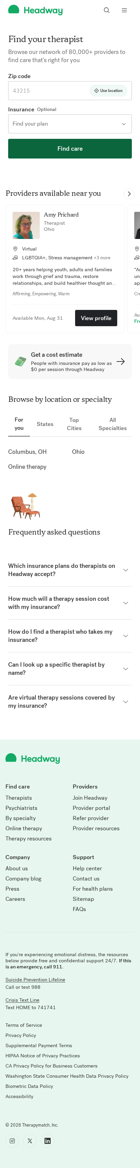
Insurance (21, 109)
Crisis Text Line (22, 1000)
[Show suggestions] (124, 124)
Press (12, 889)
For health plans (93, 889)
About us (16, 868)
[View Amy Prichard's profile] (26, 225)
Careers (15, 899)
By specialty (20, 818)
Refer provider (91, 818)
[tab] (19, 424)
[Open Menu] (124, 10)
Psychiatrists (21, 808)
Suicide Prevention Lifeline (35, 979)
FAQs (79, 909)
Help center (87, 868)
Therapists (18, 798)
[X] (30, 1141)
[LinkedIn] (47, 1141)
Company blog (23, 879)
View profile (96, 318)
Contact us (86, 879)
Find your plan (30, 124)
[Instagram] (12, 1141)
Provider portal (91, 808)
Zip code (19, 76)
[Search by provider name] (106, 10)
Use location (111, 90)
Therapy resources (28, 838)
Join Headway (90, 798)
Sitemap (83, 899)
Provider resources (96, 828)
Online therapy (23, 828)
